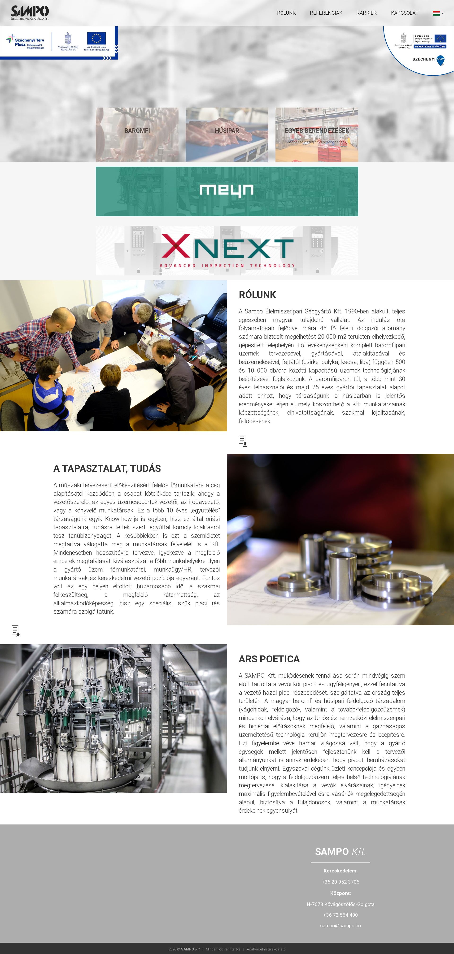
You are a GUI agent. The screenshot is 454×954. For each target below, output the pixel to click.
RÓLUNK (286, 13)
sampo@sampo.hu (340, 925)
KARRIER (367, 13)
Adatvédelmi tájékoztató (266, 949)
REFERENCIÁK (326, 13)
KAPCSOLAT (405, 13)
